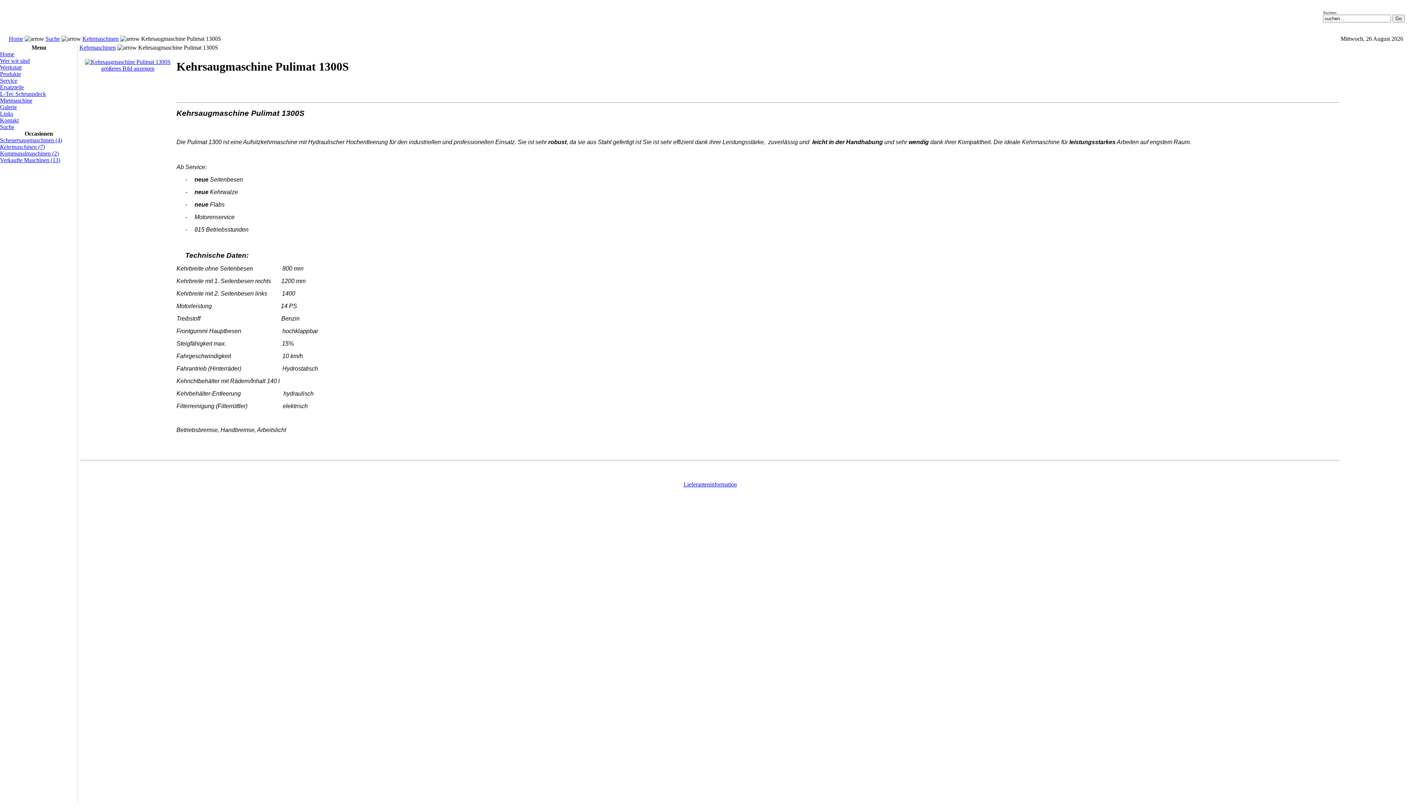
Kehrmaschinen (100, 39)
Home (16, 39)
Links (6, 114)
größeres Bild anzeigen (127, 68)
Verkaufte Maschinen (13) (30, 160)
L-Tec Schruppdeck (23, 94)
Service (8, 81)
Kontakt (9, 120)
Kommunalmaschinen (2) (29, 153)
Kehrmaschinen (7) (22, 147)
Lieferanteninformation (710, 484)
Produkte (10, 74)
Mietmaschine (16, 100)
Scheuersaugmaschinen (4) (31, 140)
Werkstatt (11, 67)
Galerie (8, 107)
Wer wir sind (15, 61)
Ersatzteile (12, 87)
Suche (53, 39)
